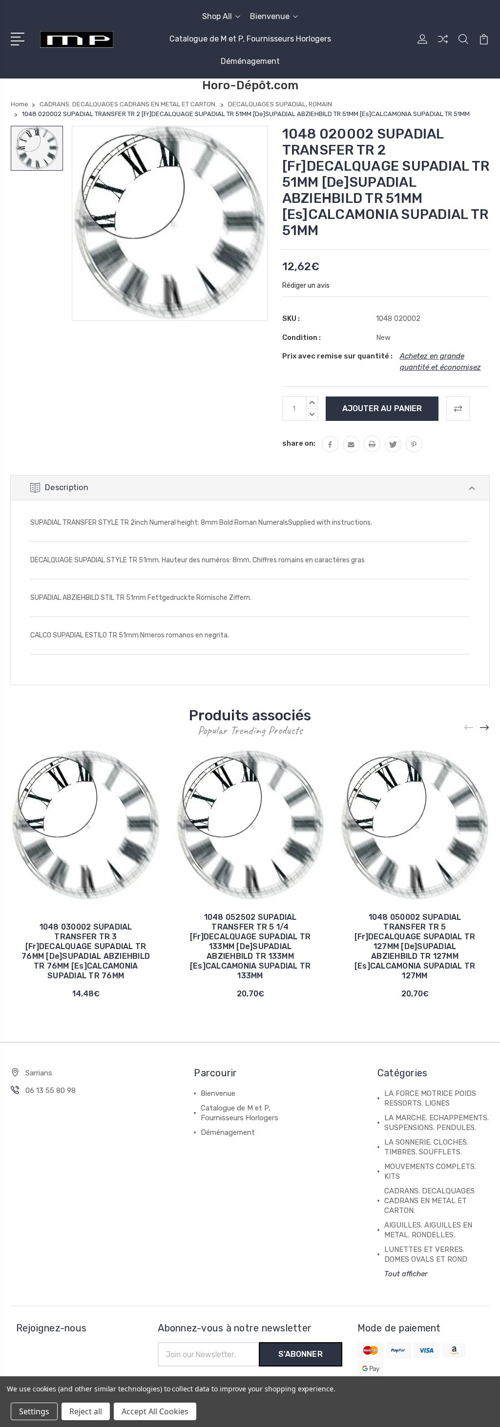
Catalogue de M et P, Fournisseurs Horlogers (250, 38)
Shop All (217, 16)
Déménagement (250, 61)
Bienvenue (270, 16)
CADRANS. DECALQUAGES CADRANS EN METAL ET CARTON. (429, 1201)
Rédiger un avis (306, 285)
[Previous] (469, 727)
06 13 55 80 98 (50, 1090)
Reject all (85, 1411)
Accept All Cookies (155, 1411)
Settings (34, 1411)
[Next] (485, 727)
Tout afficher (406, 1273)
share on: (298, 443)
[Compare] (443, 45)
